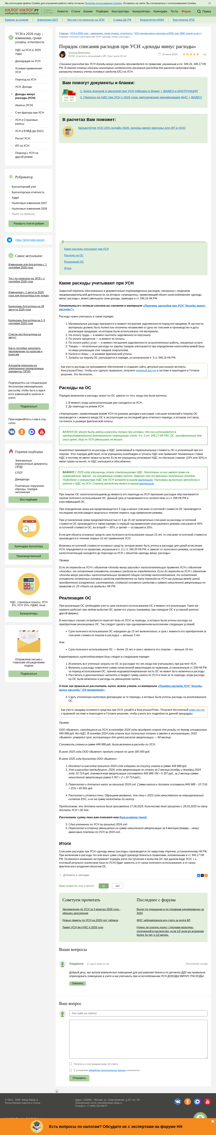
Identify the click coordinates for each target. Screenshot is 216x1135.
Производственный (29, 556)
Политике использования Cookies (103, 3)
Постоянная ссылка (197, 963)
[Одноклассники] (206, 875)
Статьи (75, 11)
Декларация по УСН (27, 61)
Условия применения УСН (28, 70)
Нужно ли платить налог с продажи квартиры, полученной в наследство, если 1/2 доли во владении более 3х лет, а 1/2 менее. (170, 931)
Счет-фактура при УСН (29, 112)
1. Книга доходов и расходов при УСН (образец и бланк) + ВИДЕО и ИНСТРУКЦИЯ (139, 91)
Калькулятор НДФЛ (152, 19)
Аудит (15, 197)
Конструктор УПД (183, 19)
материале (145, 479)
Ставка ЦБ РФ (122, 19)
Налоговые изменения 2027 (29, 203)
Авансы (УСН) (24, 105)
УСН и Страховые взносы (26, 121)
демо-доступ (197, 709)
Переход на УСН (25, 79)
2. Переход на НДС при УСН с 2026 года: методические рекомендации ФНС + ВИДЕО (141, 97)
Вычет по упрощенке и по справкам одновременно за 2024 (170, 911)
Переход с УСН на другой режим (26, 155)
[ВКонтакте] (198, 875)
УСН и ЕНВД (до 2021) (29, 131)
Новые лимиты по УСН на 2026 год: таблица (90, 920)
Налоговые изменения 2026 (29, 208)
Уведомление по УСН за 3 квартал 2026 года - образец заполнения (91, 911)
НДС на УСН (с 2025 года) (28, 52)
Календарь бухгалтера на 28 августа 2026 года (26, 308)
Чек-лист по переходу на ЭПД (85, 19)
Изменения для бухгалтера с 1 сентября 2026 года (27, 266)
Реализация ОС (74, 261)
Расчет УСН (22, 138)
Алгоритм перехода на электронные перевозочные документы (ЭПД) (26, 368)
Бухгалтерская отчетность (28, 192)
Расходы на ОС (74, 255)
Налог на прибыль (23, 214)
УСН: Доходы (23, 86)
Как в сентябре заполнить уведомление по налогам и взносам (25, 351)
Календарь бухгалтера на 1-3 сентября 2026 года (26, 322)
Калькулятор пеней (133, 817)
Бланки (88, 11)
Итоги (67, 268)
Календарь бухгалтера (29, 546)
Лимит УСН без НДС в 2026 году (82, 927)
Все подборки (28, 499)
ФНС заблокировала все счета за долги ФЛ (163, 920)
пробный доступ (146, 370)
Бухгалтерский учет (24, 186)
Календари (160, 11)
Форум (186, 11)
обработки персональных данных (107, 1070)
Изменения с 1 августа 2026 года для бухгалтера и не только (28, 294)
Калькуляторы (141, 11)
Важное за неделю (16, 19)
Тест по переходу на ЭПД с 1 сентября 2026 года (26, 280)
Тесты (174, 11)
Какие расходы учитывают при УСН (86, 249)
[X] (202, 875)
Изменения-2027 (47, 19)
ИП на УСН (22, 145)
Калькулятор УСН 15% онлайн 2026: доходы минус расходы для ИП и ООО (132, 128)
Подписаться (29, 406)
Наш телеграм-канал (30, 240)
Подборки (102, 11)
